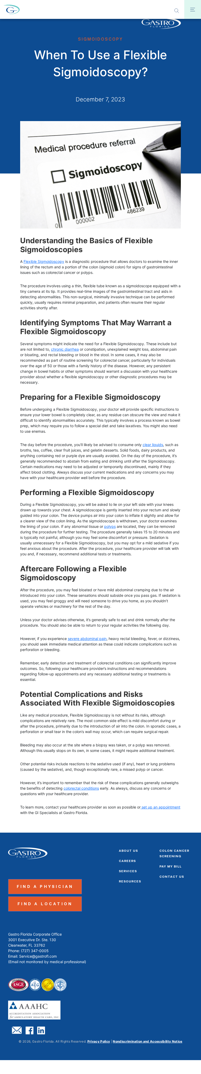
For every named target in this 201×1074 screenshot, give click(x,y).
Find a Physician (45, 886)
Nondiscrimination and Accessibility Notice (147, 1041)
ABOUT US (128, 851)
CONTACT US (171, 876)
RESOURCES (130, 881)
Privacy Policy (98, 1041)
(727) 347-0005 (35, 950)
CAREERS (127, 861)
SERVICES (128, 871)
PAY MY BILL (170, 866)
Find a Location (45, 904)
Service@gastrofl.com (38, 956)
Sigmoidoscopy (100, 39)
